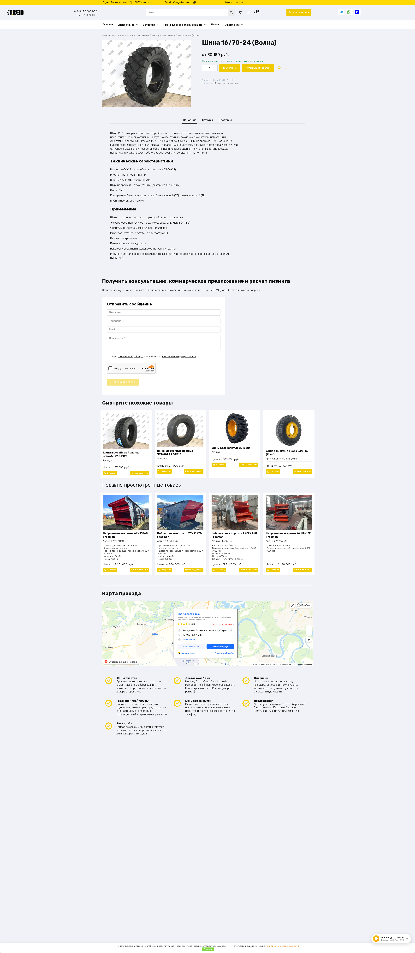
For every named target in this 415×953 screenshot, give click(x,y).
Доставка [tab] (225, 120)
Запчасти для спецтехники (135, 35)
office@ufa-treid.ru (182, 2)
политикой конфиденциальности (179, 356)
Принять (208, 949)
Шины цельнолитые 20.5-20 (231, 447)
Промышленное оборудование (182, 24)
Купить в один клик (258, 68)
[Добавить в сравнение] (286, 68)
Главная (108, 24)
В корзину (229, 68)
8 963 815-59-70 (87, 13)
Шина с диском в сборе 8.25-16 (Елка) (287, 452)
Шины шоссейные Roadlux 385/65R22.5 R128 (121, 454)
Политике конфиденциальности (282, 946)
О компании (232, 24)
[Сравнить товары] (248, 12)
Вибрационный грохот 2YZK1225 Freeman (179, 535)
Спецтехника (126, 24)
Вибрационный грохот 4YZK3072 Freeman (288, 535)
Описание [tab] (189, 120)
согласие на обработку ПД (131, 356)
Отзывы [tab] (207, 120)
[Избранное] (240, 12)
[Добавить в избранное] (279, 68)
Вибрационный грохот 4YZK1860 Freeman (125, 535)
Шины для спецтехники (163, 35)
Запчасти (149, 24)
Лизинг (215, 24)
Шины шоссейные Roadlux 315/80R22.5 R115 (175, 452)
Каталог (116, 35)
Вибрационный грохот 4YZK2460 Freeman (234, 535)
